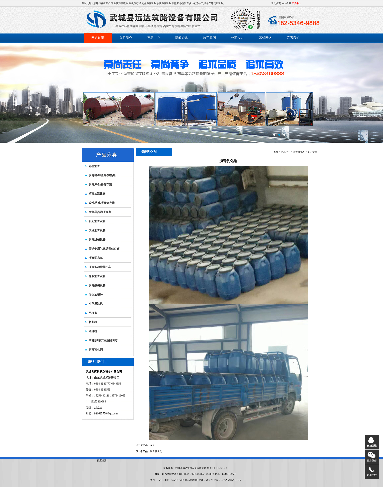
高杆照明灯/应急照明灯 (103, 340)
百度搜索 (102, 460)
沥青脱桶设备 (97, 239)
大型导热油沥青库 (100, 212)
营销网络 (265, 37)
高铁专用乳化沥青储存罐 (104, 248)
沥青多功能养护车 (100, 267)
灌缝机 (93, 331)
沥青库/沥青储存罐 (100, 184)
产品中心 (153, 37)
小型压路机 (96, 303)
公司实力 (237, 37)
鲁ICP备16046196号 (217, 468)
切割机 (93, 322)
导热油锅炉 (96, 294)
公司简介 (125, 37)
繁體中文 (296, 3)
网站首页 (97, 37)
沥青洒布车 (96, 257)
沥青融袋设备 (97, 285)
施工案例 (209, 37)
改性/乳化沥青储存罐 (102, 202)
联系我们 (293, 37)
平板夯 (93, 312)
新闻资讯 (181, 37)
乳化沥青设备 (97, 221)
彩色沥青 (94, 166)
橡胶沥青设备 (97, 276)
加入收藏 (286, 3)
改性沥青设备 (97, 230)
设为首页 (276, 3)
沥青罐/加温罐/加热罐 (102, 175)
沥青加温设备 (97, 193)
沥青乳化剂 (96, 349)
